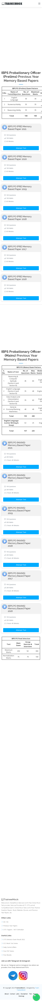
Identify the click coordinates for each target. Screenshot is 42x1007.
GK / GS (5, 922)
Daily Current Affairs (9, 947)
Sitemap (21, 996)
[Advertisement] (21, 15)
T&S (30, 994)
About (7, 994)
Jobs (17, 994)
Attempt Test (21, 148)
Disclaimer (24, 994)
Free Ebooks (7, 955)
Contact (12, 994)
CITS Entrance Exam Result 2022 (14, 939)
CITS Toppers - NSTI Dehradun (13, 929)
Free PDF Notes (8, 951)
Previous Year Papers (10, 925)
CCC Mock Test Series (10, 943)
